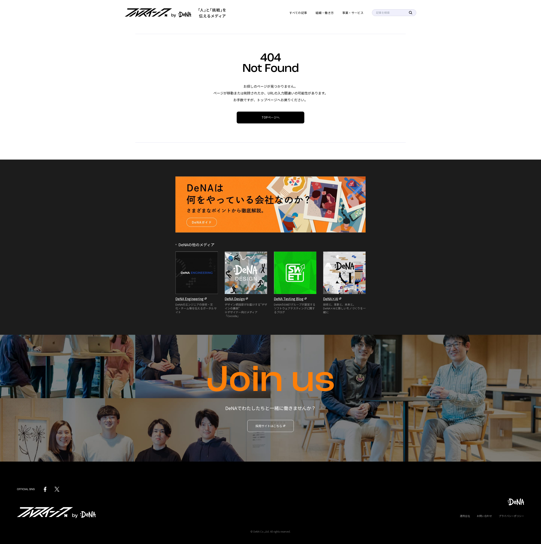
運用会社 (465, 516)
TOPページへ (271, 117)
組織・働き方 (325, 13)
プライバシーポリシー (511, 516)
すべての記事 (298, 13)
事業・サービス (352, 13)
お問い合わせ (484, 516)
